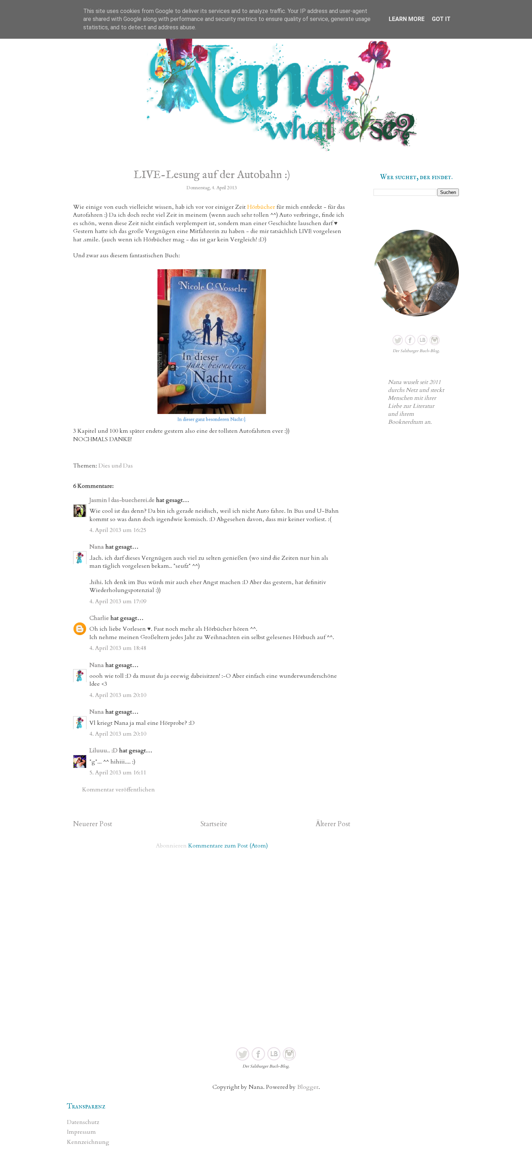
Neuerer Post (92, 824)
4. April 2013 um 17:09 (117, 601)
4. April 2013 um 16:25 (117, 530)
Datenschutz (83, 1122)
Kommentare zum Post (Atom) (228, 846)
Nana (96, 547)
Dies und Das (115, 466)
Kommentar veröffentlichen (118, 790)
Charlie (99, 618)
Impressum (81, 1132)
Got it (441, 19)
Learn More (407, 19)
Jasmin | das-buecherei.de (122, 500)
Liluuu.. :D (103, 751)
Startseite (213, 824)
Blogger (307, 1087)
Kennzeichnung (88, 1142)
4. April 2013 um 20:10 (117, 695)
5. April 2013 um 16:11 (117, 773)
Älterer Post (333, 824)
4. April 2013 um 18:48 (117, 648)
